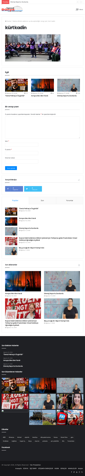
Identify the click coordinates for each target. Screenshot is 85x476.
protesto (45, 441)
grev (72, 437)
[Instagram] (79, 472)
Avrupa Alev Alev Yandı (39, 96)
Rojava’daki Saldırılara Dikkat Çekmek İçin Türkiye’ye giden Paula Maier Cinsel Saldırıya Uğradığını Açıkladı (48, 239)
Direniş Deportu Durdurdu (67, 96)
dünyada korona (46, 437)
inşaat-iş (22, 441)
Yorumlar (69, 200)
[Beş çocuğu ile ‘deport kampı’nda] (11, 251)
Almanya (11, 437)
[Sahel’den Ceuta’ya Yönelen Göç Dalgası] (42, 417)
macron (37, 441)
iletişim (80, 468)
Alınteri (19, 437)
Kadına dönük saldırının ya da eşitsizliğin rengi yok (29, 21)
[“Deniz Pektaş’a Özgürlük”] (16, 85)
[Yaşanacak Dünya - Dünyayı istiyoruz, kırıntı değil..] (12, 9)
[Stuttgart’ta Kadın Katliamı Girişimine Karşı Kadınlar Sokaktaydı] (15, 417)
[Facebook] (71, 472)
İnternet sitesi (10, 158)
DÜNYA (25, 468)
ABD (4, 437)
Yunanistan (70, 441)
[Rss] (82, 472)
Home (8, 21)
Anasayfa (18, 468)
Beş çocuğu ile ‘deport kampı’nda (31, 248)
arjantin (27, 437)
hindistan (6, 441)
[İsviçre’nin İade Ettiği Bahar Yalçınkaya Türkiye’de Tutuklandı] (70, 401)
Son (42, 200)
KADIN (57, 468)
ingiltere (14, 441)
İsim (7, 141)
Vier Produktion (35, 465)
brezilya (34, 437)
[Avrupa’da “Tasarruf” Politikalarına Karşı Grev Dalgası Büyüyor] (70, 417)
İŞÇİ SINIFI (33, 468)
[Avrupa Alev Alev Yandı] (42, 85)
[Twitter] (74, 472)
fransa (56, 437)
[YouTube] (76, 472)
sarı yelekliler (55, 441)
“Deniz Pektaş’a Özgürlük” (15, 96)
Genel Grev (64, 437)
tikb (63, 441)
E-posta (8, 149)
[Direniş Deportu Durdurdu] (68, 85)
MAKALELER (72, 468)
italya (30, 441)
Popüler (15, 200)
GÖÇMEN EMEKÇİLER (45, 468)
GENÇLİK (63, 468)
